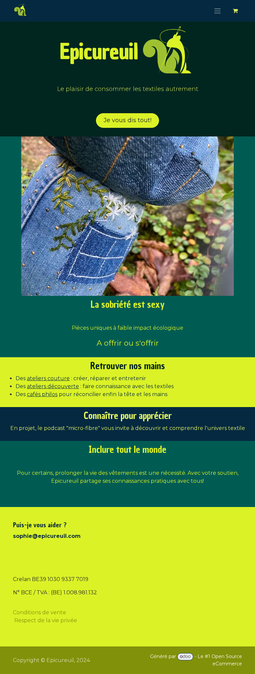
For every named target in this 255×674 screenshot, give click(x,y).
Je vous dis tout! (127, 120)
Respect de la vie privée (45, 620)
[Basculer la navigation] (217, 10)
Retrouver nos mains (127, 366)
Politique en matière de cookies (55, 665)
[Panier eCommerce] (235, 11)
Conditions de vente (39, 612)
